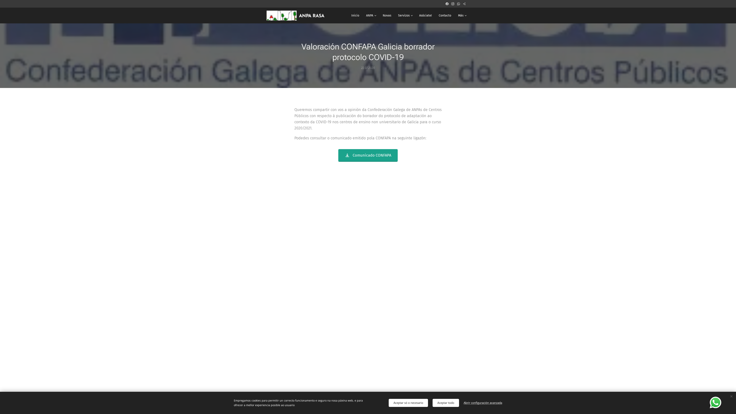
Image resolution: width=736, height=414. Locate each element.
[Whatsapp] (458, 4)
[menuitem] (355, 15)
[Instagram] (452, 4)
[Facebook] (447, 4)
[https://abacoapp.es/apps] (464, 4)
